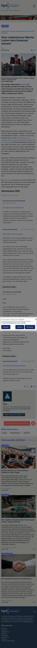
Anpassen (6, 327)
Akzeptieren (30, 327)
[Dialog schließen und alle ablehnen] (35, 319)
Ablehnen (19, 327)
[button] (34, 7)
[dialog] (18, 324)
